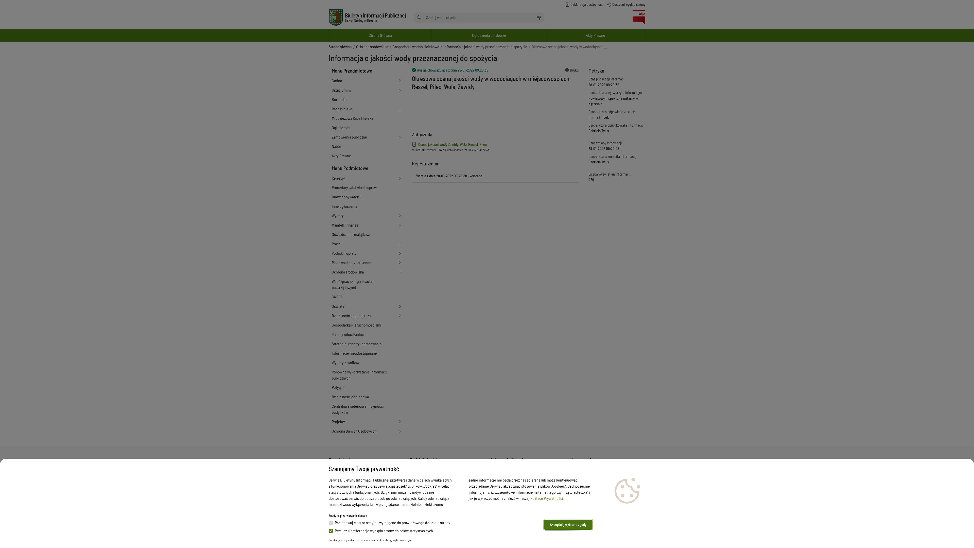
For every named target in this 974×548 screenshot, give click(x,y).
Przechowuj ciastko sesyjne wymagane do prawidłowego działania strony (392, 522)
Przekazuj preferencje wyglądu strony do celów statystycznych (384, 530)
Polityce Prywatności (546, 498)
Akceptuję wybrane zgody (568, 524)
